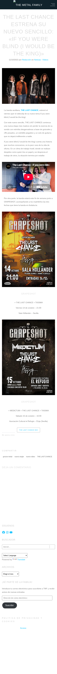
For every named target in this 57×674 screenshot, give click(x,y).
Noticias (37, 60)
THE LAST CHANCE (44, 457)
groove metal (7, 457)
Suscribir (9, 605)
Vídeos (45, 60)
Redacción (27, 60)
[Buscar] (52, 546)
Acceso (23, 628)
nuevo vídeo (30, 457)
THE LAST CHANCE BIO (28, 430)
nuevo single (19, 457)
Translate (21, 559)
